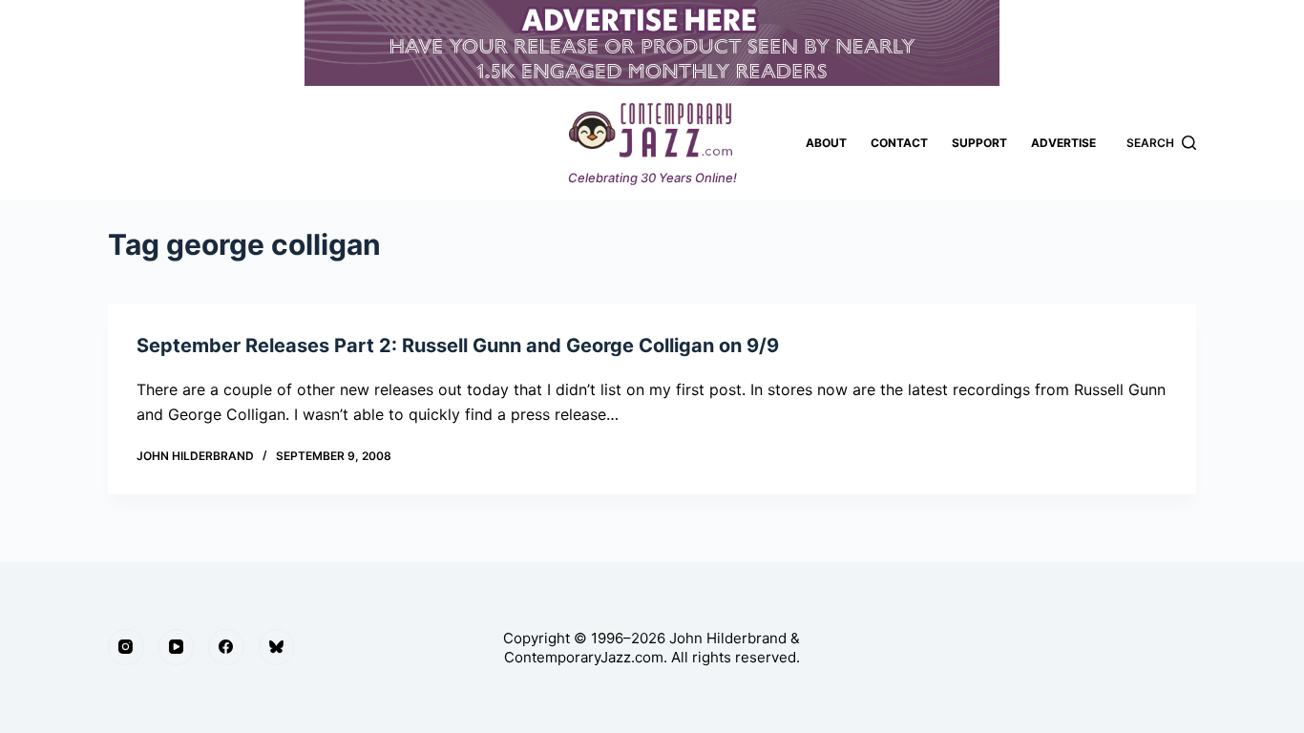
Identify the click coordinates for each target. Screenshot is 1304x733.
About (826, 143)
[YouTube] (176, 647)
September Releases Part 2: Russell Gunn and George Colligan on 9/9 (458, 345)
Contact (899, 143)
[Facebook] (226, 647)
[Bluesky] (277, 647)
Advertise (1063, 143)
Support (979, 143)
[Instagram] (126, 647)
